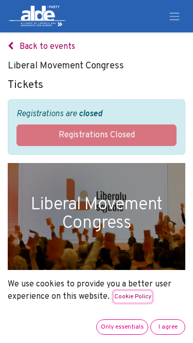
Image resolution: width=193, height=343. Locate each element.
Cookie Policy (132, 297)
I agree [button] (168, 327)
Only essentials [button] (122, 327)
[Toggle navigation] (174, 16)
